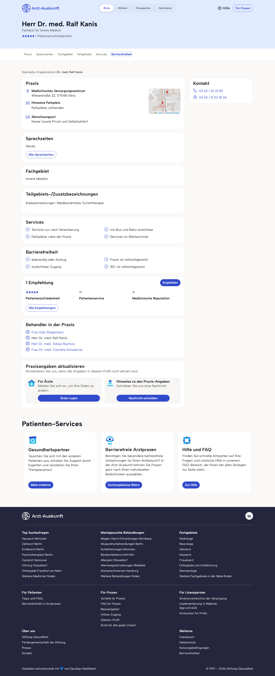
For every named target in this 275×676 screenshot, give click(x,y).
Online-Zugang (111, 614)
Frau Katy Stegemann (48, 332)
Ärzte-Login (69, 398)
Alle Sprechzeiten (41, 154)
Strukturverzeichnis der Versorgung (203, 598)
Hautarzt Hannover (34, 560)
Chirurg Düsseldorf (34, 565)
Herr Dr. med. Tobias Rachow (53, 344)
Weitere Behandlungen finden (120, 576)
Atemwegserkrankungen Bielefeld (123, 565)
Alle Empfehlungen (42, 308)
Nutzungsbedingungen (194, 648)
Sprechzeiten (44, 54)
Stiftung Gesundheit (35, 637)
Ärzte (106, 8)
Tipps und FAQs (32, 598)
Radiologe (186, 538)
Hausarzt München (34, 538)
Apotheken (165, 8)
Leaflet (159, 112)
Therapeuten (143, 8)
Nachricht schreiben (143, 398)
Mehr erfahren (41, 485)
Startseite (28, 72)
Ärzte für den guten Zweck (118, 625)
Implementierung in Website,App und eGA (198, 606)
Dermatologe (188, 571)
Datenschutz (187, 642)
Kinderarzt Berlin (33, 549)
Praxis (28, 54)
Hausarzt (185, 554)
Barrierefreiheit (121, 54)
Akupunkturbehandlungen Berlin (122, 544)
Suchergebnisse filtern (124, 485)
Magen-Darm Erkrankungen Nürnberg (126, 538)
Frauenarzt (186, 560)
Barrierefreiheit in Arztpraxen (41, 603)
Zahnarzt (185, 549)
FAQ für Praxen (111, 603)
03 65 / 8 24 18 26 (213, 97)
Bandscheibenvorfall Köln (117, 554)
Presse (26, 648)
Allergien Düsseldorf (114, 560)
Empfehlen (170, 282)
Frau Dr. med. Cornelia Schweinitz (57, 350)
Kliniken (122, 8)
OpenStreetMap (173, 112)
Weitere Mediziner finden (38, 576)
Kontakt (27, 653)
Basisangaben (110, 609)
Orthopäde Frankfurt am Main (42, 571)
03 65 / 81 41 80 (211, 91)
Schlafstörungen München (118, 549)
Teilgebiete (84, 54)
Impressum (186, 637)
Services (101, 54)
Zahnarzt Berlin (32, 544)
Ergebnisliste (45, 72)
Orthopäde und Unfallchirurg (198, 565)
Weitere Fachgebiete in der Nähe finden (205, 576)
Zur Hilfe (191, 485)
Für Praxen (242, 8)
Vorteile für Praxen (113, 598)
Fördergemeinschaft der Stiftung (43, 642)
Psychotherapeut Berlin (37, 554)
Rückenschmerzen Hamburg (119, 571)
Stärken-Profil (110, 620)
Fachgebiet (65, 54)
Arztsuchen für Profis (193, 613)
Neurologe (186, 544)
